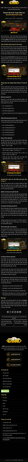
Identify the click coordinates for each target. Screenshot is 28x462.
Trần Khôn (8, 386)
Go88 (2, 7)
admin (21, 18)
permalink (14, 318)
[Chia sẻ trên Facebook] (10, 312)
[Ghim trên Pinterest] (18, 312)
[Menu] (2, 2)
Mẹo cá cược (7, 7)
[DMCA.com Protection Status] (5, 391)
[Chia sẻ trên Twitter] (13, 312)
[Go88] (14, 2)
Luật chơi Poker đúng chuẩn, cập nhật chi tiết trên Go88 (6, 323)
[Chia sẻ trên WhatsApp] (8, 312)
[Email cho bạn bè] (15, 312)
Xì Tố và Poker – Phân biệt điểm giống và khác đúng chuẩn (20, 323)
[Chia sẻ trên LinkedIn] (20, 312)
